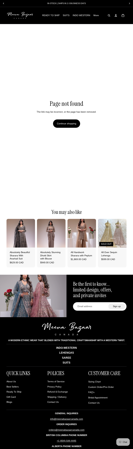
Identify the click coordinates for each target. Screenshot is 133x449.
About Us (11, 381)
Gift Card (11, 397)
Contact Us (53, 402)
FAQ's (91, 392)
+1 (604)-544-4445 (66, 440)
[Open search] (109, 15)
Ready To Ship (13, 391)
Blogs (9, 402)
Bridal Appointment (98, 397)
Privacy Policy (54, 386)
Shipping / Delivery (56, 397)
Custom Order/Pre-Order (101, 387)
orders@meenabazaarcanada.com (67, 429)
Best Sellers (12, 386)
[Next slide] (32, 233)
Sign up (117, 306)
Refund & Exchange (57, 391)
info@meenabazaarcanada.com (66, 419)
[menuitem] (96, 15)
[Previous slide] (9, 233)
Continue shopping (66, 123)
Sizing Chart (94, 381)
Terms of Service (56, 381)
